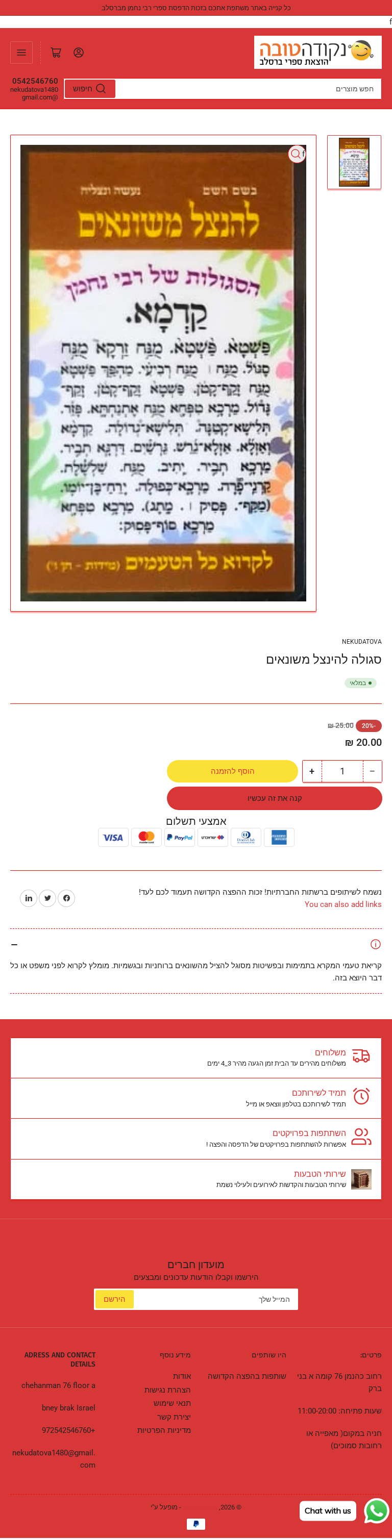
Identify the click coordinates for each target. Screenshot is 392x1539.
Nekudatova (362, 641)
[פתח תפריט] (21, 52)
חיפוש (82, 88)
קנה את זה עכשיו (275, 798)
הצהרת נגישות (167, 1390)
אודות (182, 1376)
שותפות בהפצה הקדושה (247, 1376)
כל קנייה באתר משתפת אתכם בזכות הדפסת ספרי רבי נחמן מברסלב (196, 8)
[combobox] (222, 88)
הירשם (115, 1299)
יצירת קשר (174, 1417)
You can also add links (343, 904)
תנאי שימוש (172, 1403)
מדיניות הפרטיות (164, 1430)
